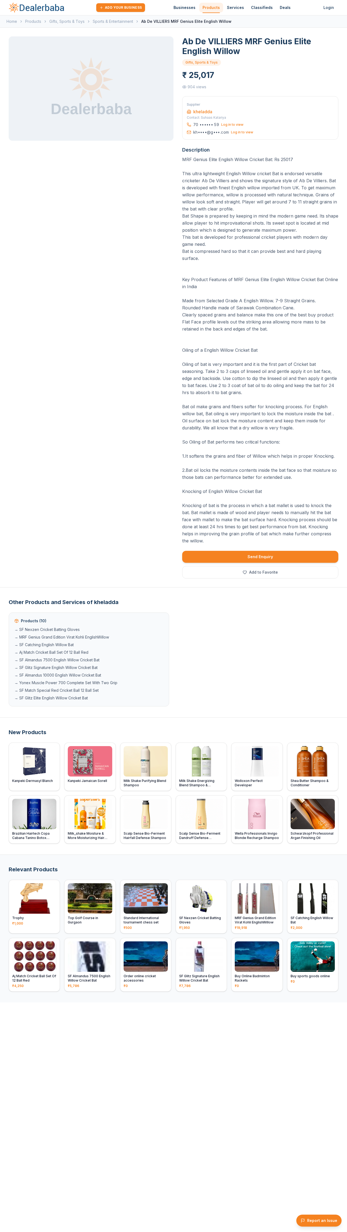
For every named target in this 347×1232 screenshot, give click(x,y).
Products (211, 7)
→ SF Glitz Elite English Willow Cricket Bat (51, 698)
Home (12, 21)
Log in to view (232, 124)
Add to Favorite (263, 572)
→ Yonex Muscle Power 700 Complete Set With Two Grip (65, 682)
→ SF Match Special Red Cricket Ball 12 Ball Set (56, 690)
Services (235, 7)
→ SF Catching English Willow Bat (44, 644)
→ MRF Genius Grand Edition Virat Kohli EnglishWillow (61, 637)
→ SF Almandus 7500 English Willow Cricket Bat (56, 660)
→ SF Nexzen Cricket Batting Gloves (47, 629)
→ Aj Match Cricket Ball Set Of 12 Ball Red (51, 652)
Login (328, 7)
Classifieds (262, 7)
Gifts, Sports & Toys (67, 21)
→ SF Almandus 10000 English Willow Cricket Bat (57, 675)
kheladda (202, 111)
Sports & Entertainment (113, 21)
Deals (285, 7)
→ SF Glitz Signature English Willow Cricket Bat (56, 667)
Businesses (184, 7)
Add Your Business (123, 7)
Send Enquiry (260, 556)
